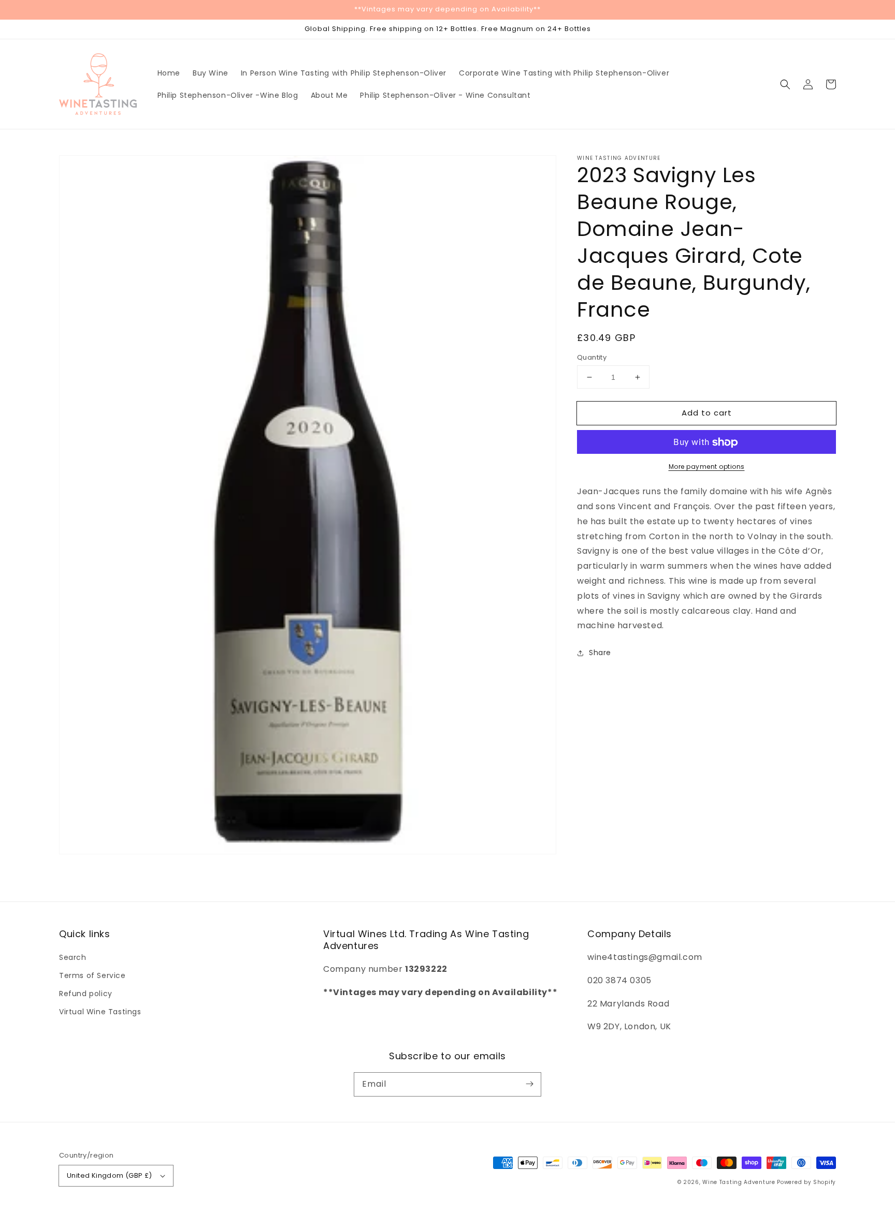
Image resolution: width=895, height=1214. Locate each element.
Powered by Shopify (806, 1182)
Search (72, 957)
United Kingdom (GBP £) (109, 1175)
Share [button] (600, 653)
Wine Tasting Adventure (738, 1182)
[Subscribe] (529, 1084)
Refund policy (85, 993)
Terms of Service (92, 975)
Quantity (592, 357)
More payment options (707, 467)
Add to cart (707, 412)
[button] (785, 84)
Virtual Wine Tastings (100, 1011)
